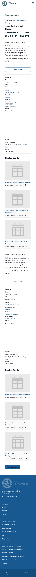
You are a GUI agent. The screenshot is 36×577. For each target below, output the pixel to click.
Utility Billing (5, 539)
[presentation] (17, 171)
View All (4, 563)
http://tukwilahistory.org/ (11, 102)
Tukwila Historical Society (12, 93)
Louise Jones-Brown (11, 106)
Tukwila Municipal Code (9, 532)
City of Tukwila (9, 3)
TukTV (4, 535)
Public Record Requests (9, 560)
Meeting (7, 97)
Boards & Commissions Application (12, 549)
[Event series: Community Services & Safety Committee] (25, 185)
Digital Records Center (9, 524)
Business (5, 511)
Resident (4, 507)
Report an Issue (6, 528)
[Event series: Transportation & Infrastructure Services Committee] (25, 215)
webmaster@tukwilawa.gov (21, 572)
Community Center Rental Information (13, 556)
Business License (7, 553)
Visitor (4, 514)
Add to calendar (18, 69)
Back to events (13, 467)
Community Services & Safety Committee (17, 182)
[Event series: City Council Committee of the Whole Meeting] (26, 246)
